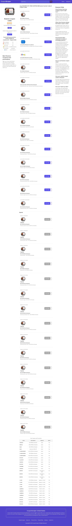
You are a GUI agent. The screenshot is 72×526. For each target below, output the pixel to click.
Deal (21, 449)
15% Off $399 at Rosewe (25, 253)
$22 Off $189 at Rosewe (25, 372)
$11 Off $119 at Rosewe (24, 139)
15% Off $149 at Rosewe (25, 152)
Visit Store (9, 34)
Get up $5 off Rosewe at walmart (27, 44)
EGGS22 (21, 497)
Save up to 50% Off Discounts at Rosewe (28, 84)
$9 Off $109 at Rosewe (25, 328)
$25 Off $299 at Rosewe (25, 313)
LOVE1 (21, 480)
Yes (8, 27)
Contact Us (51, 520)
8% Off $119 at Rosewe (24, 224)
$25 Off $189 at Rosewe (25, 98)
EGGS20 (21, 457)
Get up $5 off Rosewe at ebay (26, 57)
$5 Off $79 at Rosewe (24, 179)
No (10, 27)
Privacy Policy (40, 520)
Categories (68, 1)
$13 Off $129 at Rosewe (25, 206)
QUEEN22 (22, 488)
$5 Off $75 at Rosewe (24, 357)
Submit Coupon (22, 520)
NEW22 (21, 444)
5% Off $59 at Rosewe (24, 71)
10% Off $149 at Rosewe (25, 239)
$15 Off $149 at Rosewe (25, 283)
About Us (28, 520)
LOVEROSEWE (23, 451)
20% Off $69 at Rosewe (25, 31)
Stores (63, 1)
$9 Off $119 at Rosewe (24, 298)
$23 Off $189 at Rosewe (25, 166)
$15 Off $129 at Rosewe (25, 193)
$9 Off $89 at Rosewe (24, 111)
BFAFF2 (21, 470)
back (21, 446)
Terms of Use (34, 520)
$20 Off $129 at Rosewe (25, 125)
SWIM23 (21, 442)
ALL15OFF (22, 459)
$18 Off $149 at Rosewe (25, 342)
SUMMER (21, 466)
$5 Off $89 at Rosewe (24, 18)
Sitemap (46, 520)
